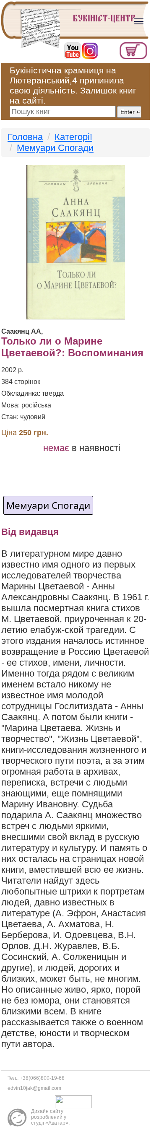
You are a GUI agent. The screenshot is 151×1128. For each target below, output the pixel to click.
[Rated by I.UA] (75, 1101)
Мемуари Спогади (55, 148)
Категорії (73, 137)
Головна (25, 137)
